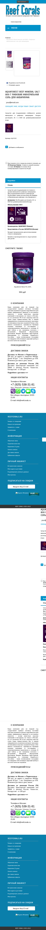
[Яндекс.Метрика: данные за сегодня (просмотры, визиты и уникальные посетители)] (22, 493)
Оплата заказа (12, 449)
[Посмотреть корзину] (38, 22)
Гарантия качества (14, 443)
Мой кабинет (22, 1)
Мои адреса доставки (15, 469)
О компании (12, 430)
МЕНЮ (13, 28)
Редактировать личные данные (18, 472)
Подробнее (11, 180)
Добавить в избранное (16, 147)
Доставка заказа (13, 452)
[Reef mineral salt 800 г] (9, 54)
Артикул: (11, 138)
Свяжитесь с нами (13, 427)
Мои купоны (12, 475)
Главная (7, 38)
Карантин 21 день (13, 446)
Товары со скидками (14, 421)
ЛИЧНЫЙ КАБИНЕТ (17, 461)
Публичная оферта (14, 455)
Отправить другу (14, 85)
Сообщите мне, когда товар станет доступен (7, 106)
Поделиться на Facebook (17, 83)
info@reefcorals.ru (24, 400)
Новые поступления (14, 424)
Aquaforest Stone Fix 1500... (23, 287)
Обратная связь (13, 441)
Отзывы (10, 185)
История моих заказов (15, 466)
